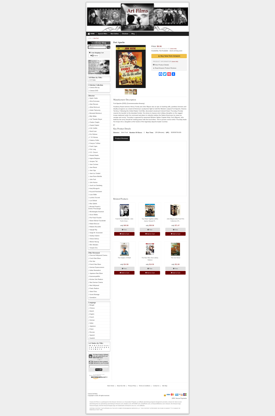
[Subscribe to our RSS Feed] (99, 356)
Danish (92, 311)
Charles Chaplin (94, 122)
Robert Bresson (94, 223)
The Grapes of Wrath (124, 258)
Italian (91, 323)
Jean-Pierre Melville (96, 176)
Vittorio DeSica (94, 239)
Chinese (92, 308)
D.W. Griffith (93, 128)
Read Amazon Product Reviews (165, 68)
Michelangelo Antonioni (97, 211)
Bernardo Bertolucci (96, 113)
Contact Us (156, 386)
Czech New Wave (95, 258)
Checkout (125, 33)
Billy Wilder (93, 116)
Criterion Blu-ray (95, 87)
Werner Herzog (94, 242)
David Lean (93, 131)
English (92, 314)
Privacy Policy (132, 386)
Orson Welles (94, 214)
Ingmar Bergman (95, 158)
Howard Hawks (94, 155)
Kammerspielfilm (95, 276)
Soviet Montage (94, 294)
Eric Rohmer (93, 134)
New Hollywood (94, 285)
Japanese (93, 326)
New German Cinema (96, 282)
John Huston (93, 182)
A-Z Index (93, 80)
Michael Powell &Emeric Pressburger (95, 207)
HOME (92, 33)
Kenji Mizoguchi (94, 188)
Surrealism (93, 297)
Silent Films (93, 291)
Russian (92, 332)
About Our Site (121, 386)
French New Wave (95, 264)
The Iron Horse (175, 258)
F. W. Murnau (94, 137)
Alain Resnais (94, 104)
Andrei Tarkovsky (95, 110)
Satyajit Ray (93, 230)
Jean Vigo (93, 170)
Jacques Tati (94, 161)
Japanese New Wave (96, 273)
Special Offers (102, 33)
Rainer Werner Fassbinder (98, 220)
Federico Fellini (94, 140)
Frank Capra (93, 146)
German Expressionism (97, 267)
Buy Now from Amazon (170, 56)
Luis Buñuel (93, 200)
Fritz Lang (93, 149)
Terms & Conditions (144, 386)
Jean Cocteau (94, 164)
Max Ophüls (93, 203)
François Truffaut (95, 143)
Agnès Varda (94, 98)
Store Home (110, 386)
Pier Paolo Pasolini (95, 217)
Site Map (164, 386)
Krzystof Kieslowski (96, 191)
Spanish (92, 335)
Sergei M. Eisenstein (96, 233)
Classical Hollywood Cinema (98, 255)
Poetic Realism (94, 288)
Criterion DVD (94, 90)
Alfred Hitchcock (95, 107)
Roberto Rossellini (95, 227)
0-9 (90, 345)
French (92, 317)
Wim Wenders (94, 245)
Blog (133, 33)
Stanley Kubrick (94, 236)
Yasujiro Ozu (94, 248)
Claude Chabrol (94, 125)
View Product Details (161, 65)
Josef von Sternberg (96, 185)
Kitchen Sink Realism (96, 279)
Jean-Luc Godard (95, 173)
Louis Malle (93, 194)
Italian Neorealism (95, 270)
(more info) (173, 48)
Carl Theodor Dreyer (96, 119)
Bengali (92, 305)
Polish (91, 329)
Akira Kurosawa (94, 101)
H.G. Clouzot (94, 152)
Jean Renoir (93, 167)
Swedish (92, 338)
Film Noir (92, 261)
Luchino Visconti (95, 197)
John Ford (96, 38)
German (92, 320)
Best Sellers (115, 33)
